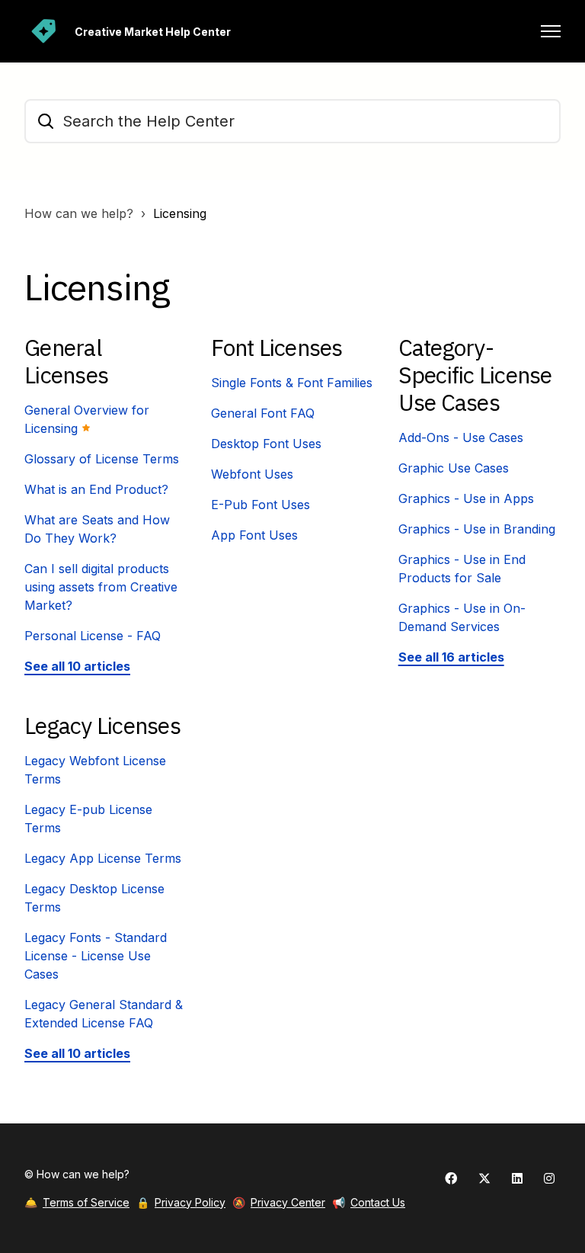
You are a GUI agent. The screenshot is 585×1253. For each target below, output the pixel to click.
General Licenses (66, 360)
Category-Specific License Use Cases (475, 374)
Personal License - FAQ (92, 635)
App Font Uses (254, 535)
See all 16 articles (451, 657)
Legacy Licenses (102, 725)
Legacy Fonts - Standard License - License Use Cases (95, 956)
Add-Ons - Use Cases (460, 437)
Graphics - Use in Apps (466, 498)
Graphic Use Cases (453, 468)
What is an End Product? (96, 489)
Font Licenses (276, 347)
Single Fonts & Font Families (291, 382)
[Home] (43, 31)
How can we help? (78, 213)
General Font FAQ (263, 413)
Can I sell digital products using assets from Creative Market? (100, 587)
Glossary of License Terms (101, 458)
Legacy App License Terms (102, 858)
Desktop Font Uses (266, 443)
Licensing (179, 213)
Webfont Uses (252, 474)
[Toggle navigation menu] (551, 31)
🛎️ (76, 1202)
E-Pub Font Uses (260, 504)
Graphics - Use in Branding (476, 529)
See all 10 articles (77, 666)
